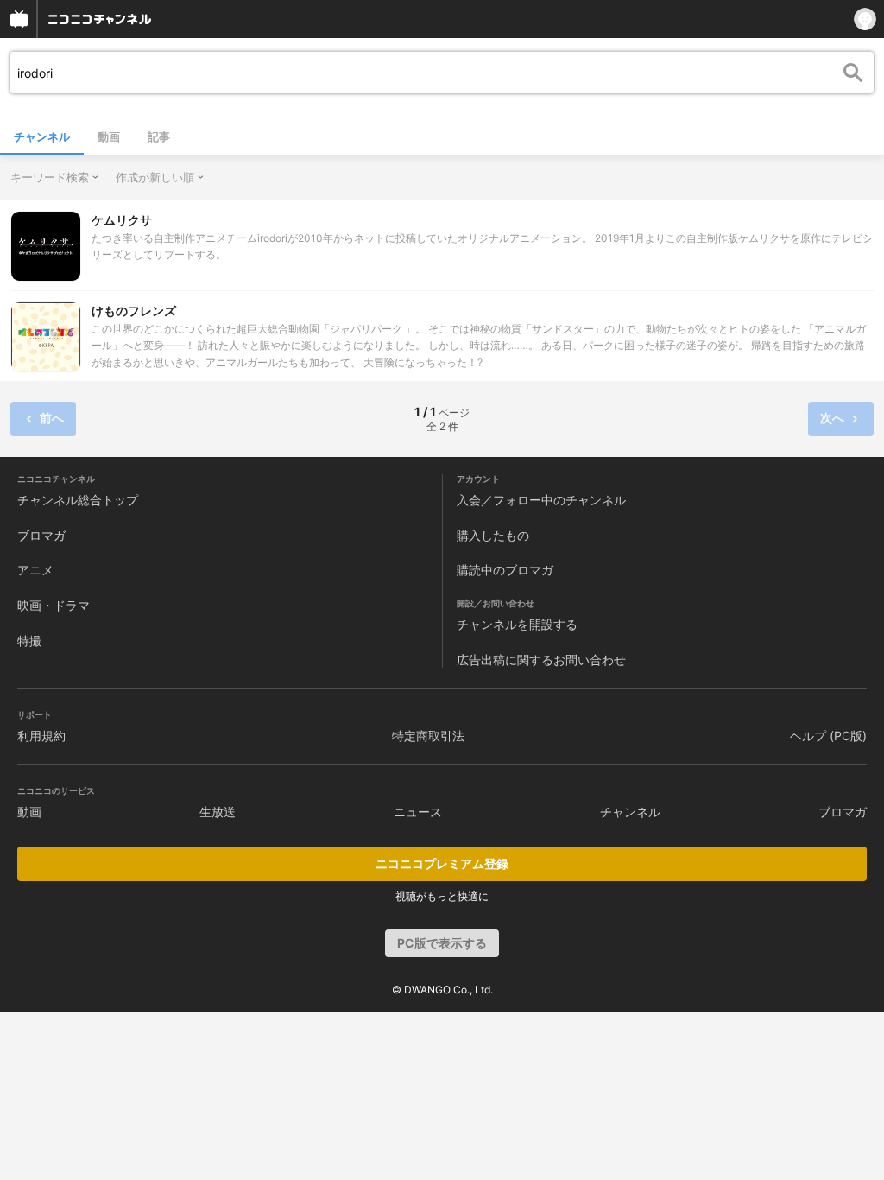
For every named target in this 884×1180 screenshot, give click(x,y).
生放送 (217, 811)
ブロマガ (41, 535)
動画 (109, 136)
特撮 (29, 640)
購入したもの (493, 535)
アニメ (35, 569)
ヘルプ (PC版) (828, 735)
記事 (159, 136)
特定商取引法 (428, 735)
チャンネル (42, 136)
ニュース (418, 811)
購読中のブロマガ (505, 569)
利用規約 (41, 735)
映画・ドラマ (53, 605)
